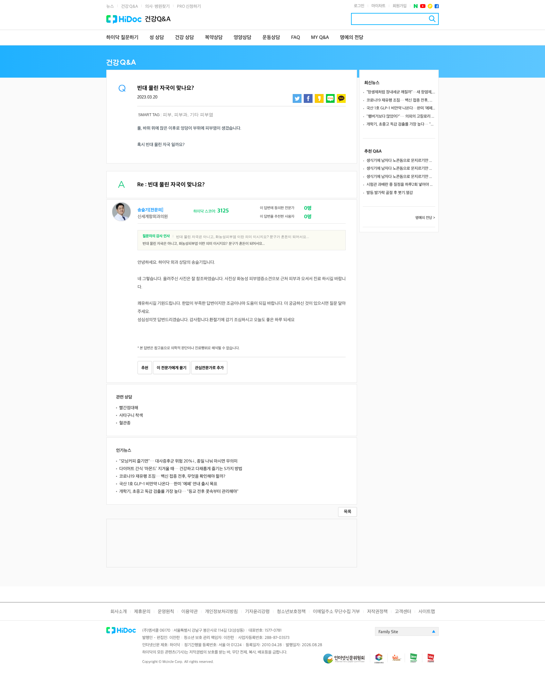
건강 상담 (184, 38)
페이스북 (437, 6)
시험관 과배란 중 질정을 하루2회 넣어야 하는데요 (400, 184)
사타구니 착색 (131, 415)
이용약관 (189, 612)
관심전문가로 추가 (209, 367)
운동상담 (271, 38)
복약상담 (214, 38)
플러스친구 (430, 6)
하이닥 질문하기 (122, 38)
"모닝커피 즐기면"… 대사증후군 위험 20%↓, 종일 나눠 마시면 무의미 (178, 461)
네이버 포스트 (416, 6)
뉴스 (110, 6)
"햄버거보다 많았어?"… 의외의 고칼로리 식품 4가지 (400, 116)
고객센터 (403, 612)
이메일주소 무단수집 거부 (336, 612)
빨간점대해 (128, 408)
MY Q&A (320, 38)
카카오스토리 (319, 98)
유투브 (422, 6)
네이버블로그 (330, 98)
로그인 (359, 6)
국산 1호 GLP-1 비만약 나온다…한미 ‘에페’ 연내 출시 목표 (168, 484)
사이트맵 (427, 612)
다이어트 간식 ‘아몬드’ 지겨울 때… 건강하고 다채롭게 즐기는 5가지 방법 (180, 468)
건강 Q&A (129, 6)
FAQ (295, 38)
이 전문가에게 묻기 (171, 367)
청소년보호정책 (291, 612)
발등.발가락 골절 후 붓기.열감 (389, 192)
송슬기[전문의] (150, 210)
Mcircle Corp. (172, 662)
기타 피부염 (201, 114)
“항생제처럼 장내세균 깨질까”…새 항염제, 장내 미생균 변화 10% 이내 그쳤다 (400, 92)
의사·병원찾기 (157, 6)
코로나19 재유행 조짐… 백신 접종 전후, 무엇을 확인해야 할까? (172, 476)
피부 (167, 114)
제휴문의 (142, 612)
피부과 (180, 114)
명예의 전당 (351, 38)
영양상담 (242, 38)
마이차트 (378, 6)
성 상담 (156, 38)
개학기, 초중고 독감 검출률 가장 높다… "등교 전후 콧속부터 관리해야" (178, 491)
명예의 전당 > (425, 218)
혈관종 (125, 423)
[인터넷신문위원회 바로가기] (346, 661)
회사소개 (118, 612)
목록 (347, 511)
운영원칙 (166, 612)
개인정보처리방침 (221, 612)
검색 (432, 18)
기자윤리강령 (257, 612)
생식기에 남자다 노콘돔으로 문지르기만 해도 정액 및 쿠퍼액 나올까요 (400, 160)
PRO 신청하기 (189, 6)
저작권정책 (377, 612)
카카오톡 (341, 98)
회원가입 (400, 6)
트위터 (297, 98)
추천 (144, 367)
